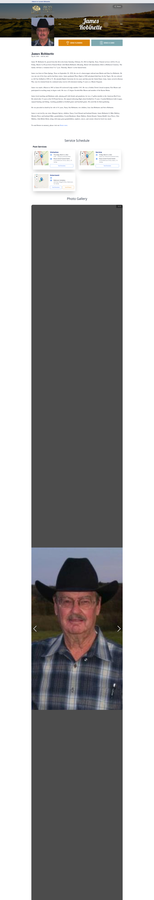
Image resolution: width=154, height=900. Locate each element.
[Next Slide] (119, 628)
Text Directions (61, 166)
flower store (63, 125)
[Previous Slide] (34, 628)
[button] (41, 156)
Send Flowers (68, 187)
